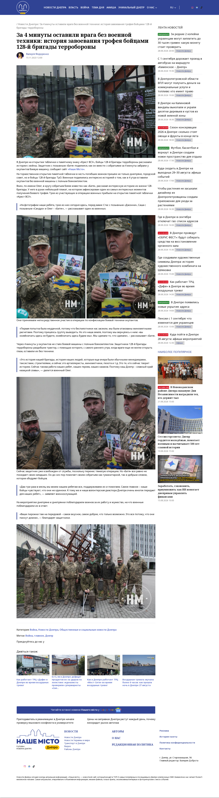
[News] (197, 7)
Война (85, 7)
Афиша (111, 7)
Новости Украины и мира (77, 740)
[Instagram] (192, 7)
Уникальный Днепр (131, 7)
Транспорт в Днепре (74, 743)
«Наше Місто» (76, 169)
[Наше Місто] (23, 7)
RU (171, 7)
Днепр (49, 635)
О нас (150, 7)
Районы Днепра (72, 749)
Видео (67, 746)
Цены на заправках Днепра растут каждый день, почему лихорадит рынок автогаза (121, 720)
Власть (73, 7)
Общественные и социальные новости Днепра (88, 629)
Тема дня (98, 7)
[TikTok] (201, 7)
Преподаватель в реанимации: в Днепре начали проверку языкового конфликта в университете (45, 720)
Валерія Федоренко (37, 54)
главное (39, 635)
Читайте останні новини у (83, 709)
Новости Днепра (55, 7)
